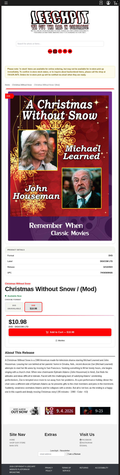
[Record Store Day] (55, 51)
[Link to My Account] (108, 3)
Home (7, 85)
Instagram (87, 443)
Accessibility (101, 468)
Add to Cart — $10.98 (62, 332)
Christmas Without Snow (22, 85)
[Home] (60, 22)
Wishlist (61, 341)
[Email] (69, 51)
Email (84, 446)
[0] (116, 3)
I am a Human (74, 454)
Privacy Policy (49, 469)
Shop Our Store (17, 443)
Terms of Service (66, 469)
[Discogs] (50, 51)
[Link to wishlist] (101, 3)
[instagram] (64, 51)
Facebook (86, 440)
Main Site (14, 446)
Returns (84, 468)
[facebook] (60, 51)
